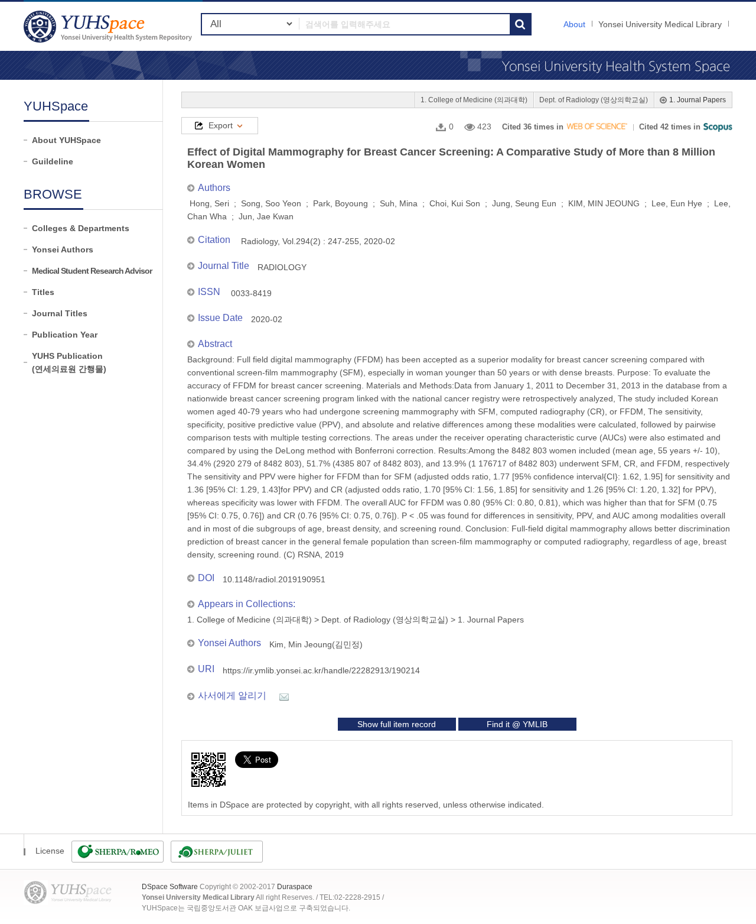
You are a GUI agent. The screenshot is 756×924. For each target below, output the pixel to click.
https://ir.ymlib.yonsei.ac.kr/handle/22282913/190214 (321, 670)
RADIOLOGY (282, 267)
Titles (43, 292)
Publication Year (64, 334)
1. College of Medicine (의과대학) (474, 100)
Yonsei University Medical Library (660, 24)
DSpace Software (170, 887)
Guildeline (52, 161)
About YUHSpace (66, 140)
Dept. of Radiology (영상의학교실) (593, 100)
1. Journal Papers (697, 100)
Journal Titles (59, 313)
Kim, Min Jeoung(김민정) (316, 644)
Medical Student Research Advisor (92, 270)
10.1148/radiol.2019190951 (274, 579)
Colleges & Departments (80, 228)
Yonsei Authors (62, 249)
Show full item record (396, 724)
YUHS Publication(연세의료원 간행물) (69, 362)
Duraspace (294, 887)
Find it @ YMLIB (517, 724)
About (574, 24)
